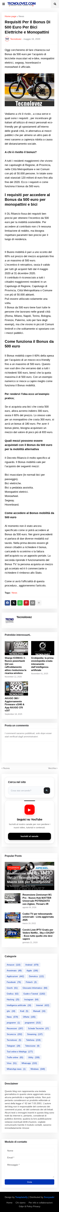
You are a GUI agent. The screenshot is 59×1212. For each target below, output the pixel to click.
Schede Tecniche (38, 1028)
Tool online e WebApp (20, 1051)
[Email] (32, 603)
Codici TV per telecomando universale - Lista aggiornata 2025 (38, 916)
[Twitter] (13, 603)
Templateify (21, 1197)
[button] (3, 4)
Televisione (32, 1046)
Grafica (12, 994)
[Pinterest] (26, 603)
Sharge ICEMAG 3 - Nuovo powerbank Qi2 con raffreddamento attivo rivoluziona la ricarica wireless (15, 666)
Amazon (13, 965)
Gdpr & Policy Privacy (29, 1206)
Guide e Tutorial (34, 994)
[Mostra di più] (39, 603)
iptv (11, 1011)
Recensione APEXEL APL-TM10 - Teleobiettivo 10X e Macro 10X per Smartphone (29, 878)
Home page (10, 16)
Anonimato (14, 970)
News (21, 16)
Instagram (31, 999)
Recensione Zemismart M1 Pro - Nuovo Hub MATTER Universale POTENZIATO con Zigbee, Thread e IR (37, 899)
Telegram (13, 1046)
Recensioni (15, 1028)
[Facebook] (7, 603)
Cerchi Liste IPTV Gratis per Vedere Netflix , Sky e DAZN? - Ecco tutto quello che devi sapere (38, 934)
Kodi (24, 1011)
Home (9, 1202)
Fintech (31, 982)
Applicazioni (15, 976)
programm (13, 1023)
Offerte (29, 1017)
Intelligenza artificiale (19, 1005)
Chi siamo (20, 1202)
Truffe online (15, 1057)
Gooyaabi (49, 1197)
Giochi (12, 988)
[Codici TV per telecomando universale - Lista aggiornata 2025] (12, 917)
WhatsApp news (16, 1069)
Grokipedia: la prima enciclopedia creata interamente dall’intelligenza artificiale (42, 664)
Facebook (14, 982)
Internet (42, 1005)
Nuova (6, 768)
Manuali (39, 1011)
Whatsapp (29, 1063)
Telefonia (33, 1040)
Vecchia (52, 768)
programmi (33, 1023)
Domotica (36, 976)
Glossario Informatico (35, 988)
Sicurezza (14, 1034)
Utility (33, 1057)
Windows (38, 1069)
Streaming (34, 1034)
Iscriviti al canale (29, 836)
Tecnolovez (14, 1040)
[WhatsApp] (20, 603)
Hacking (13, 999)
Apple (32, 970)
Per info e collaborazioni (41, 1202)
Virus (12, 1063)
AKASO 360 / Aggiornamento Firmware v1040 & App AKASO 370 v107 (14, 704)
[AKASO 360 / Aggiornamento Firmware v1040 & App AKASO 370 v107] (16, 688)
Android (31, 965)
